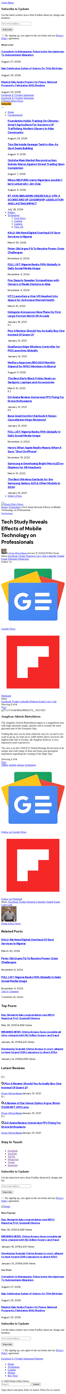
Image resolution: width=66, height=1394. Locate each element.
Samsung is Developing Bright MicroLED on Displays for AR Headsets (35, 465)
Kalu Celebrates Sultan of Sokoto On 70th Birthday (31, 68)
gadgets (12, 765)
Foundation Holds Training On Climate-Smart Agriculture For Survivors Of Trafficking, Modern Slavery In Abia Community (33, 126)
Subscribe (6, 103)
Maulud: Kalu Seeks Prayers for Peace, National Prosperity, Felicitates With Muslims (29, 83)
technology (30, 765)
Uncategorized (15, 115)
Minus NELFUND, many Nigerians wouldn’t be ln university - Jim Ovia (35, 182)
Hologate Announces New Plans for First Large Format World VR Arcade (34, 314)
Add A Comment (10, 991)
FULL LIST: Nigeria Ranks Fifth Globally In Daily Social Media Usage (34, 266)
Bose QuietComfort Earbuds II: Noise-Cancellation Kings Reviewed (32, 418)
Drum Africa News (18, 553)
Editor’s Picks (15, 496)
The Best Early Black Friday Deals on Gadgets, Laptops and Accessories (32, 380)
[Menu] (2, 107)
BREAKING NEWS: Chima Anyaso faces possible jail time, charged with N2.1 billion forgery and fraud (31, 1033)
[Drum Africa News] (12, 101)
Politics (11, 212)
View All (18, 226)
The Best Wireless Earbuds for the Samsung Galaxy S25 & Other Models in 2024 (34, 483)
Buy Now (13, 1375)
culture (4, 765)
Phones (11, 1372)
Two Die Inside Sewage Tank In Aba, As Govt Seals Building (33, 146)
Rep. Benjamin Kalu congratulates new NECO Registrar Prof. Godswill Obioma (27, 1016)
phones (20, 765)
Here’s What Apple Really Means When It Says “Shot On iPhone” (34, 449)
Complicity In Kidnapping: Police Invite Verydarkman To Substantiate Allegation (32, 53)
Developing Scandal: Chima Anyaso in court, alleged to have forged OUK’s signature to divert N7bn (32, 1050)
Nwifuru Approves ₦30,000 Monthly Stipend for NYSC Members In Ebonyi (32, 364)
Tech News (20, 218)
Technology (14, 215)
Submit (36, 1384)
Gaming (18, 221)
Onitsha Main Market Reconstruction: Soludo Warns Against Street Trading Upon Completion (36, 164)
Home (11, 112)
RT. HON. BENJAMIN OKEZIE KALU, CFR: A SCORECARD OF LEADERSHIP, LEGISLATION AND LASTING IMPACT (36, 199)
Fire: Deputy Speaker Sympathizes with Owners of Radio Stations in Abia (33, 282)
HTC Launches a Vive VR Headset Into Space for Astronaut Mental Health (33, 298)
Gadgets (18, 224)
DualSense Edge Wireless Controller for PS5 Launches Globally (34, 348)
